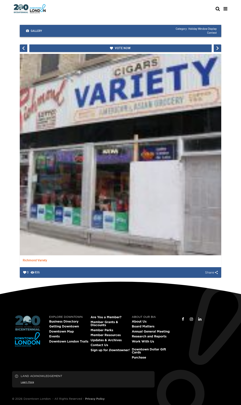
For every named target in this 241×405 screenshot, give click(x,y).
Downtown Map (61, 331)
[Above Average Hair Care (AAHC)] (23, 48)
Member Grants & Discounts (104, 323)
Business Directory (64, 321)
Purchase (139, 357)
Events (54, 336)
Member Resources (106, 335)
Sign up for (110, 350)
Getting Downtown (64, 326)
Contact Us (99, 345)
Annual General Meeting (151, 331)
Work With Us (143, 341)
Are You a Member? (106, 317)
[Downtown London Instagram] (191, 319)
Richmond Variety (35, 260)
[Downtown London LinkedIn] (200, 319)
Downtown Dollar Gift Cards (149, 351)
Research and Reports (149, 336)
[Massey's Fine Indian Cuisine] (217, 48)
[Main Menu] (225, 8)
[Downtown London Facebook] (183, 319)
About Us (139, 321)
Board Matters (143, 326)
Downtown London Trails (68, 341)
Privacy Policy (95, 398)
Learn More (27, 382)
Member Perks (102, 330)
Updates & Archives (106, 340)
